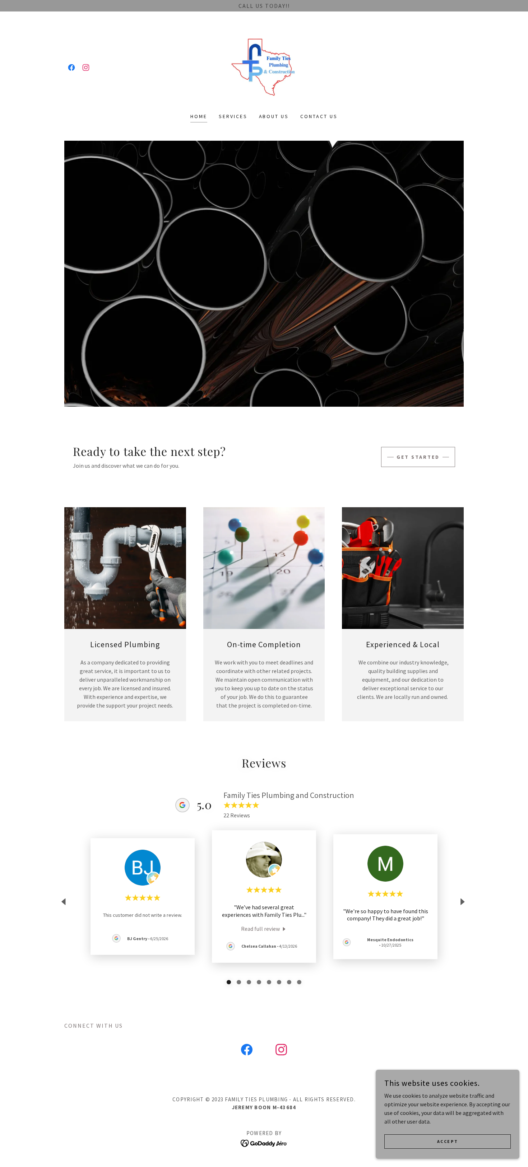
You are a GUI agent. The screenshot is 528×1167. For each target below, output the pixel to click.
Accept (447, 1141)
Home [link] (198, 116)
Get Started (418, 457)
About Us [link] (274, 116)
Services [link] (233, 116)
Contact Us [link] (319, 116)
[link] (71, 67)
